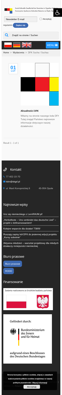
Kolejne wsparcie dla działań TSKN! (21, 228)
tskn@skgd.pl (13, 181)
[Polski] (7, 44)
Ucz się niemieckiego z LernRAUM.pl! (22, 214)
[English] (26, 44)
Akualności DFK (30, 110)
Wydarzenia (18, 52)
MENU (51, 45)
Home (6, 52)
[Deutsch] (16, 44)
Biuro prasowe (12, 263)
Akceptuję (32, 386)
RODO (8, 271)
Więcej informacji (39, 382)
